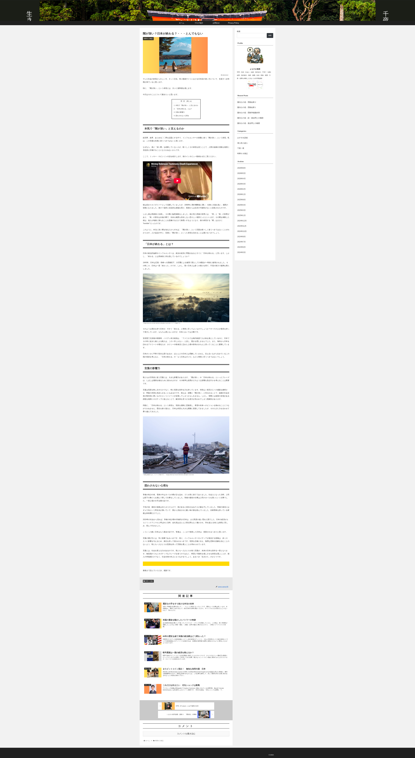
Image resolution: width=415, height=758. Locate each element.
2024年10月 (242, 231)
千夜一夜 (240, 148)
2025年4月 (241, 205)
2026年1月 (241, 194)
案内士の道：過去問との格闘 (248, 123)
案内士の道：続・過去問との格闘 (250, 118)
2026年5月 (241, 173)
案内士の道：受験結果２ (246, 102)
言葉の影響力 (180, 112)
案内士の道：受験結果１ (246, 107)
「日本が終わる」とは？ (184, 109)
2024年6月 (241, 247)
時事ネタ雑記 (149, 581)
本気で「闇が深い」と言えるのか (187, 105)
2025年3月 (241, 210)
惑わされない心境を (182, 115)
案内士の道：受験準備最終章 (248, 113)
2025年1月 (241, 215)
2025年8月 (241, 200)
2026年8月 (241, 168)
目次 (183, 101)
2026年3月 (241, 184)
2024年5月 (241, 252)
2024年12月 (242, 221)
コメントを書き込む (186, 733)
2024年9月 (241, 237)
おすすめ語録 (242, 138)
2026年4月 (241, 178)
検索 (238, 31)
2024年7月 (241, 242)
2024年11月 (241, 226)
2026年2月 (241, 189)
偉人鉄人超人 (242, 143)
